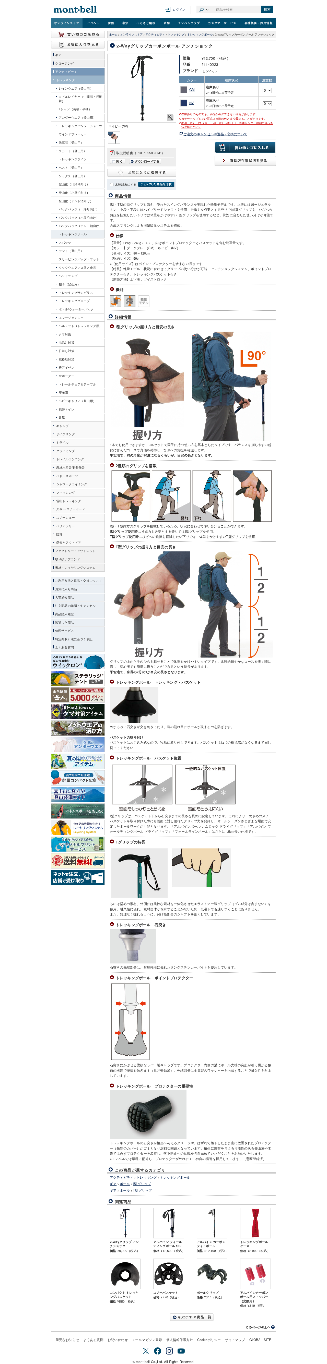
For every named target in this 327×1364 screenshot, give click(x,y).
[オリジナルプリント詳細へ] (78, 844)
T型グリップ (142, 1190)
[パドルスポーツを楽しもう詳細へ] (78, 811)
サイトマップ (235, 1339)
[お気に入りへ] (78, 45)
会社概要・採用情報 (258, 23)
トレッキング (176, 34)
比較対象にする (125, 184)
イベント (93, 23)
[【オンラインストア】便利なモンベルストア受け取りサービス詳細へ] (78, 877)
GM (192, 89)
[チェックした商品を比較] (156, 184)
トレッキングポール (200, 34)
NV (191, 102)
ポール (125, 1183)
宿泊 (125, 23)
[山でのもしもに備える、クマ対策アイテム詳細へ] (78, 711)
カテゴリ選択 (204, 9)
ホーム (113, 34)
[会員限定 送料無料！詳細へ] (78, 860)
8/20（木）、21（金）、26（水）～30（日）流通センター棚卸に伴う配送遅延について (227, 125)
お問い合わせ (118, 1339)
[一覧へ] (191, 1317)
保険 (111, 23)
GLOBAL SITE (260, 1339)
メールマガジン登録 (147, 1339)
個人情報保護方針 (179, 1339)
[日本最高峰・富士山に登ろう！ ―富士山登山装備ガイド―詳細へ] (78, 794)
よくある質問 (93, 1339)
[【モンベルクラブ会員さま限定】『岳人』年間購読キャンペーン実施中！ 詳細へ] (78, 695)
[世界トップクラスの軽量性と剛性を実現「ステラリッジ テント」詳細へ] (78, 678)
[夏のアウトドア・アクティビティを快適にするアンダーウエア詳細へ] (78, 744)
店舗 (167, 23)
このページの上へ (260, 1327)
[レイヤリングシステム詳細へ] (78, 827)
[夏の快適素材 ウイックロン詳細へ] (78, 661)
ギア (113, 1183)
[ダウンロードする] (145, 162)
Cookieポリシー (209, 1339)
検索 (267, 9)
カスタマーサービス (222, 23)
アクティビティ (155, 34)
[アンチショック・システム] (129, 301)
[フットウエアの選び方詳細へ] (78, 728)
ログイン (179, 9)
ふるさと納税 (146, 23)
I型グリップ (142, 1183)
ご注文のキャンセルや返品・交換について (215, 133)
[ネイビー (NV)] (141, 88)
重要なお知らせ (67, 1339)
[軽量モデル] (143, 301)
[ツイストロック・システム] (115, 301)
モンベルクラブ (189, 23)
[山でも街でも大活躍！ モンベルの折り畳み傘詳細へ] (78, 778)
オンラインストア (66, 23)
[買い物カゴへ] (78, 34)
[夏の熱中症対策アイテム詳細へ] (78, 761)
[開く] (119, 162)
